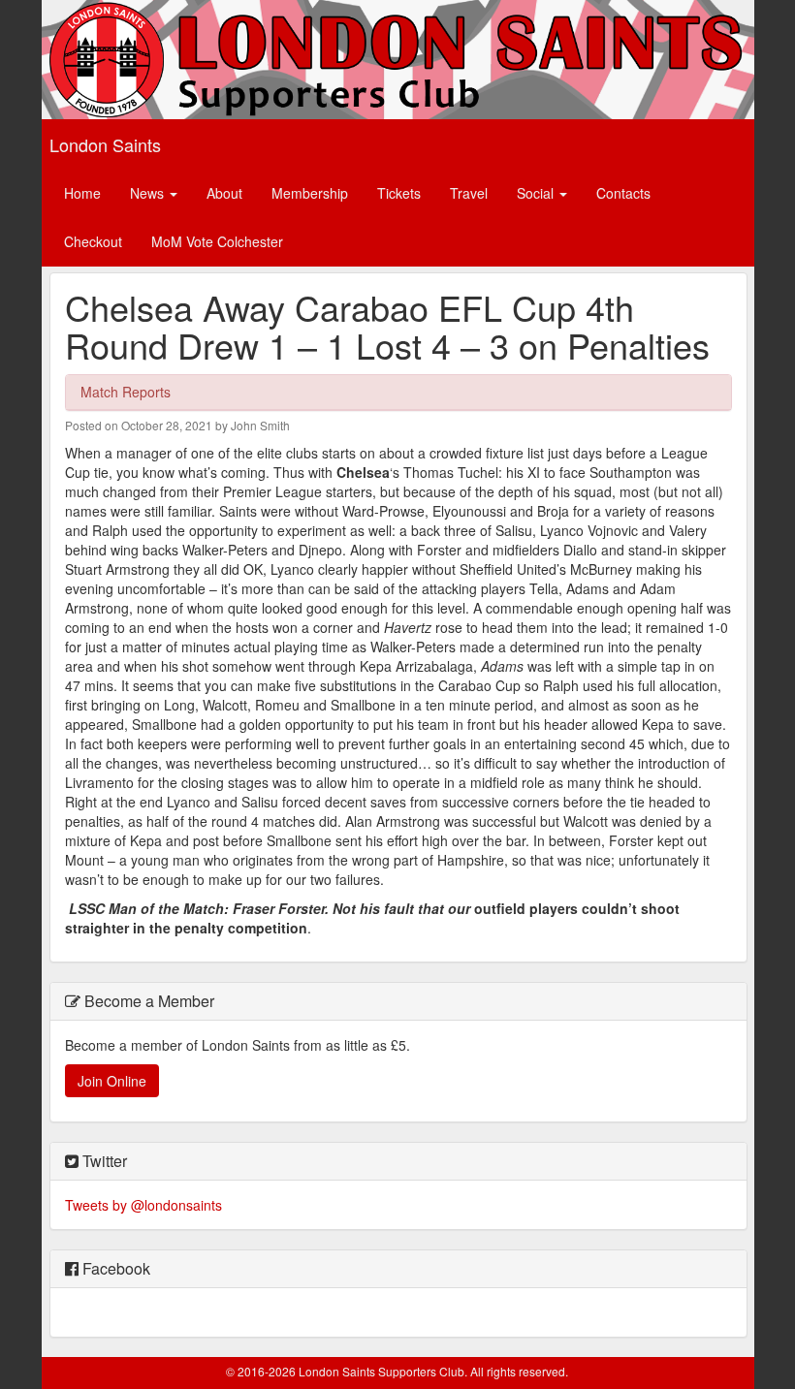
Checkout (93, 241)
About (224, 193)
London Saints (105, 144)
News (149, 193)
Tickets (399, 193)
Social (537, 193)
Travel (469, 193)
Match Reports (125, 391)
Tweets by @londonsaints (143, 1205)
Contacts (623, 193)
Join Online (112, 1080)
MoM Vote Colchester (217, 241)
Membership (309, 193)
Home (82, 193)
